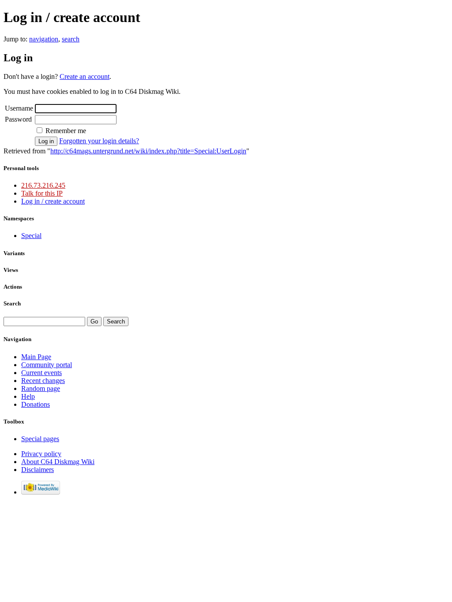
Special (31, 235)
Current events (41, 372)
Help (28, 396)
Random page (40, 388)
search (70, 39)
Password (18, 119)
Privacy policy (41, 453)
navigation (43, 39)
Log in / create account (53, 201)
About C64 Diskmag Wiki (57, 461)
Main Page (36, 356)
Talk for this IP (42, 193)
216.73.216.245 (43, 185)
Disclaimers (37, 469)
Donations (35, 404)
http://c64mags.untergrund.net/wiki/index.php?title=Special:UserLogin (148, 151)
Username (19, 108)
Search (12, 303)
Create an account (84, 76)
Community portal (46, 364)
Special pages (40, 438)
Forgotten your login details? (99, 141)
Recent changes (43, 380)
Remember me (65, 130)
